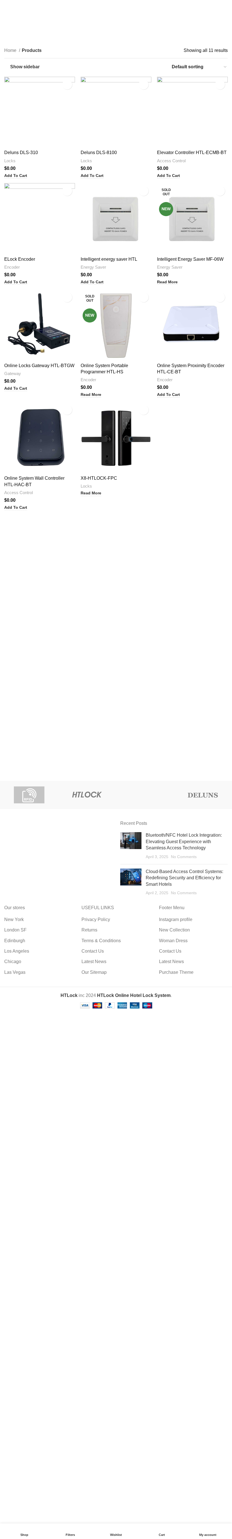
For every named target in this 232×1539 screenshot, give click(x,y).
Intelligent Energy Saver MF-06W (190, 259)
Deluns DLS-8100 (99, 152)
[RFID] (29, 795)
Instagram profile (175, 919)
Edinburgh (14, 940)
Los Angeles (16, 951)
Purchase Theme (176, 972)
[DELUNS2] (203, 795)
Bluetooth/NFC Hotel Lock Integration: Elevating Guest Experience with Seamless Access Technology (184, 841)
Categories (113, 33)
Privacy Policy (95, 919)
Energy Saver (93, 267)
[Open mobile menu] (6, 5)
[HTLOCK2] (87, 795)
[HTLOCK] (145, 795)
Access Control (171, 160)
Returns (89, 930)
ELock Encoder (19, 259)
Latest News (93, 961)
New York (14, 919)
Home (11, 50)
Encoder (12, 267)
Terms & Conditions (101, 940)
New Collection (174, 930)
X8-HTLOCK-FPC (99, 478)
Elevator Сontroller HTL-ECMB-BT (192, 152)
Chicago (12, 961)
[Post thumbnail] (130, 846)
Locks (10, 160)
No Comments (184, 856)
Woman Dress (173, 940)
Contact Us (92, 951)
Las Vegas (14, 972)
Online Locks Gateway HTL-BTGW (39, 365)
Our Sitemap (94, 972)
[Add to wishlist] (67, 84)
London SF (15, 930)
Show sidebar (25, 66)
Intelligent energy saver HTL (109, 259)
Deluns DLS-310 (21, 152)
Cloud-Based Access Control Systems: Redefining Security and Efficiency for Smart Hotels (184, 878)
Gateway (12, 373)
